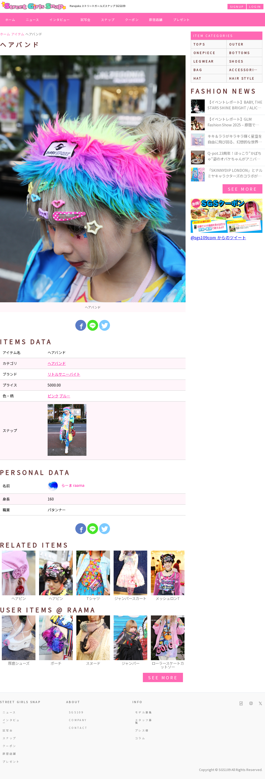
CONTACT (78, 728)
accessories (244, 69)
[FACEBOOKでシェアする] (80, 325)
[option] (93, 183)
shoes (236, 61)
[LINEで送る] (92, 325)
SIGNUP (237, 6)
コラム (140, 738)
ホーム (10, 19)
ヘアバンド (57, 363)
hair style (242, 78)
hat (198, 78)
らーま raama (72, 485)
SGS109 (76, 712)
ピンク (53, 395)
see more (163, 677)
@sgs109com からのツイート (218, 237)
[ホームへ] (33, 6)
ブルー (64, 395)
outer (236, 44)
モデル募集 (143, 712)
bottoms (239, 52)
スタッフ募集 (143, 721)
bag (198, 69)
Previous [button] (6, 576)
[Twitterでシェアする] (104, 325)
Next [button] (179, 576)
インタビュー (59, 19)
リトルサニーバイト (64, 374)
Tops (199, 44)
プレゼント (181, 19)
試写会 (85, 19)
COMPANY (78, 720)
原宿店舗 (156, 19)
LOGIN (255, 6)
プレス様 (142, 730)
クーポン (132, 19)
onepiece (205, 52)
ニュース (32, 19)
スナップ (108, 19)
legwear (204, 61)
